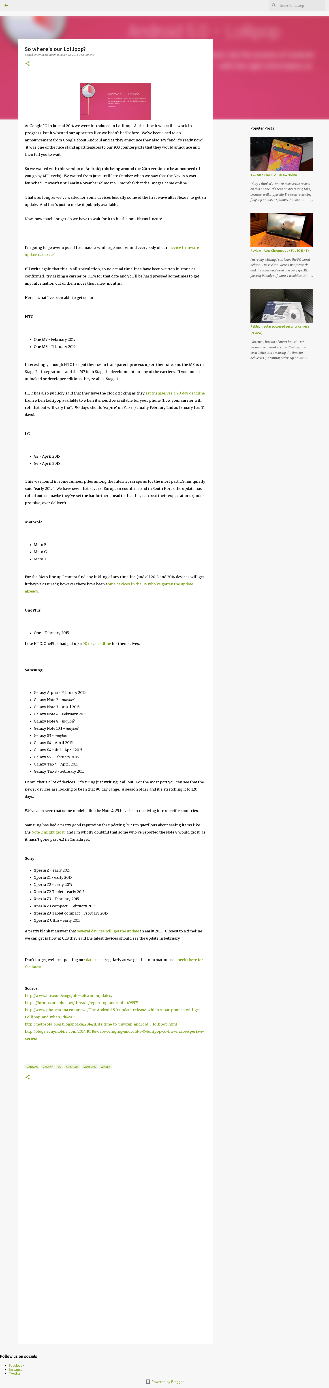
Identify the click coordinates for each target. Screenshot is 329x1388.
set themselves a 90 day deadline (175, 393)
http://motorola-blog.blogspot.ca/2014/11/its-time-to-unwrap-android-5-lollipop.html (101, 1024)
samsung (89, 1066)
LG (59, 1066)
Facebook (16, 1365)
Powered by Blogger (167, 1382)
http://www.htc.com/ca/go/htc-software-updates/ (68, 995)
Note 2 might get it (48, 832)
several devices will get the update (108, 931)
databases (95, 959)
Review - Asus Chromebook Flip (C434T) (279, 250)
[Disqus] (115, 1157)
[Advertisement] (236, 193)
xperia (105, 1066)
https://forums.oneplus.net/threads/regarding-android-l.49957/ (81, 1002)
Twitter (15, 1373)
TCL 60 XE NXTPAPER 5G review (273, 175)
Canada (32, 1066)
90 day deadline (97, 643)
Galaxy (48, 1066)
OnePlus (72, 1066)
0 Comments (86, 54)
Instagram (17, 1369)
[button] (27, 64)
